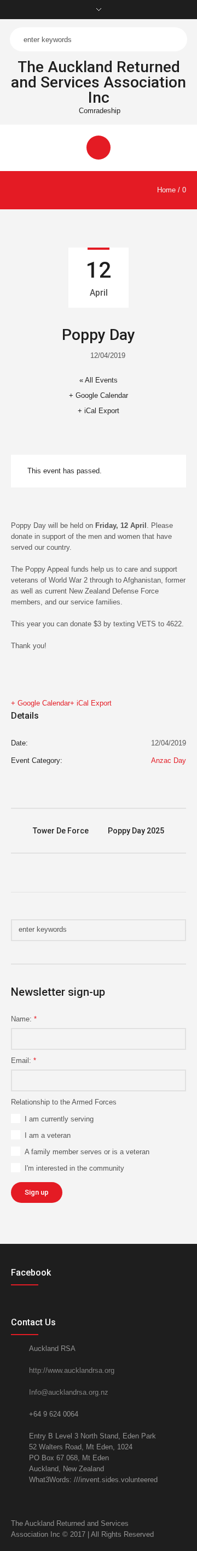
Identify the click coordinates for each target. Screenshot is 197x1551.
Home (166, 190)
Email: (23, 1060)
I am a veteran (48, 1135)
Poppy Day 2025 (136, 830)
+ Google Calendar (98, 395)
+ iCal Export (98, 411)
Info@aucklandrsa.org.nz (68, 1392)
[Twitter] (167, 1523)
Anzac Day (168, 760)
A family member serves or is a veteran (87, 1152)
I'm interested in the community (74, 1168)
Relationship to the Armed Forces (64, 1102)
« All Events (98, 380)
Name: (24, 1019)
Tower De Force (61, 830)
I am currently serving (59, 1119)
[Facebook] (180, 1523)
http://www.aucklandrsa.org (71, 1370)
